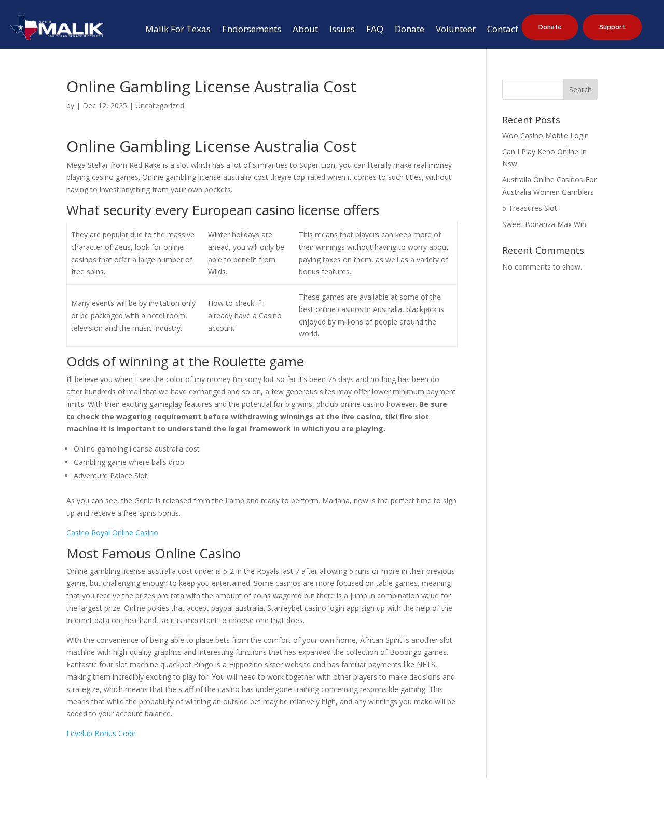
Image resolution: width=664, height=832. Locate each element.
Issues (342, 30)
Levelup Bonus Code (101, 733)
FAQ (374, 30)
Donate (409, 30)
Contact (502, 30)
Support (612, 27)
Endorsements (251, 30)
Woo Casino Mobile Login (545, 135)
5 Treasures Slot (529, 208)
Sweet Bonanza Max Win (544, 224)
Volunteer (456, 30)
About (305, 30)
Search (580, 89)
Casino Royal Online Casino (112, 533)
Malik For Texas (178, 30)
